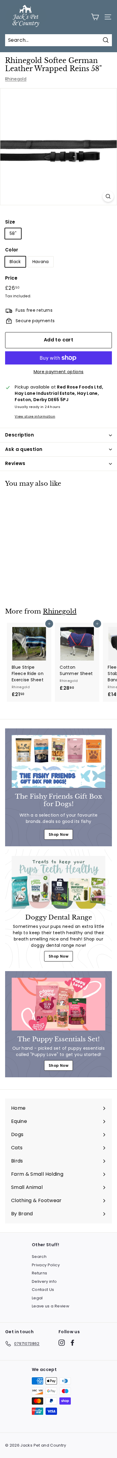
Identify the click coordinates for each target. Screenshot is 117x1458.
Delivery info (44, 1281)
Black (15, 262)
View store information (35, 416)
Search (39, 1256)
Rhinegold (15, 79)
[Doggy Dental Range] (58, 882)
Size (10, 222)
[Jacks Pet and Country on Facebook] (72, 1343)
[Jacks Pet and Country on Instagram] (61, 1343)
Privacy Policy (46, 1265)
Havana (40, 262)
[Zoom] (108, 196)
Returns (39, 1273)
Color (11, 250)
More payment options (59, 372)
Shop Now (58, 834)
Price (11, 278)
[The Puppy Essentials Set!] (58, 1004)
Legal (37, 1298)
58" (13, 233)
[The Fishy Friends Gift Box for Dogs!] (58, 761)
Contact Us (43, 1289)
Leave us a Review (50, 1306)
